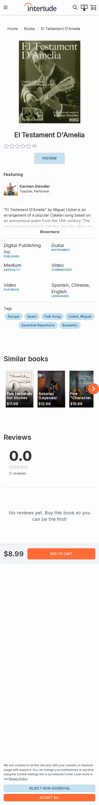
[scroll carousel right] (93, 388)
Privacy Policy (18, 779)
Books (29, 28)
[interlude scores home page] (40, 7)
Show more (49, 231)
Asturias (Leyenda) (47, 396)
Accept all (49, 797)
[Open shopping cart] (93, 7)
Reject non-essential (49, 788)
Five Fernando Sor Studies (19, 396)
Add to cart (61, 554)
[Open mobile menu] (5, 7)
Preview (49, 158)
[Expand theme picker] (84, 7)
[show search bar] (75, 7)
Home (12, 28)
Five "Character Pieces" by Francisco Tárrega (80, 396)
